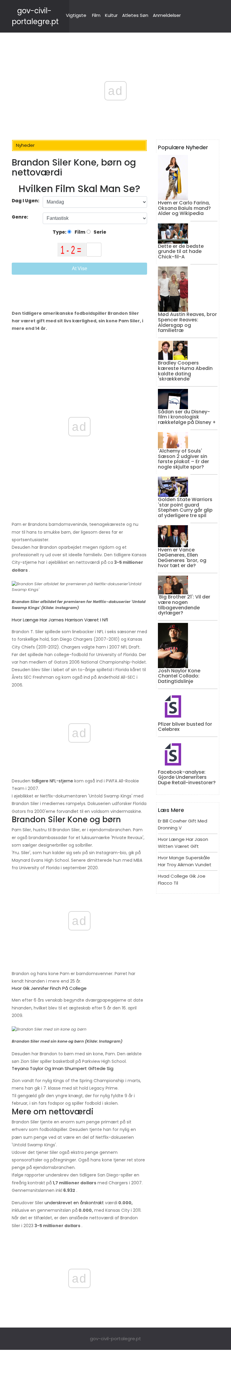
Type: (60, 232)
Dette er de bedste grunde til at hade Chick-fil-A (181, 251)
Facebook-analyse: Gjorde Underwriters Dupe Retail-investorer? (187, 777)
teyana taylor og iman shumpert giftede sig (62, 1068)
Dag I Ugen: (25, 200)
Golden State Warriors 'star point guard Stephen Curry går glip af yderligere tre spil (185, 507)
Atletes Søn (135, 15)
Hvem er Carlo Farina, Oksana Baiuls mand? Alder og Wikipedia (184, 208)
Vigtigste (76, 15)
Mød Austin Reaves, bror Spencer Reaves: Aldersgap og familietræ (187, 322)
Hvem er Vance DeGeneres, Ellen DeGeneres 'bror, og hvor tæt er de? (182, 557)
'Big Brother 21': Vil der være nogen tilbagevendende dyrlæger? (184, 604)
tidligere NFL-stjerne (51, 781)
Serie (99, 232)
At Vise (79, 268)
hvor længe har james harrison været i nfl (60, 620)
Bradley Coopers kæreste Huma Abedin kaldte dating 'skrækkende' (185, 370)
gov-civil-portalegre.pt (115, 1338)
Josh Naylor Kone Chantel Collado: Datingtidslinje (179, 676)
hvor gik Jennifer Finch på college (49, 988)
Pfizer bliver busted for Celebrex (185, 727)
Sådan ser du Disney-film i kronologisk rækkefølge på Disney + (187, 417)
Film (96, 15)
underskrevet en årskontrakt (73, 1203)
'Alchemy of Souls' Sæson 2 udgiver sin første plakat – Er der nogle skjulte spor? (183, 458)
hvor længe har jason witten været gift (183, 842)
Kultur (111, 15)
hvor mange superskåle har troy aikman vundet (184, 861)
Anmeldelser (167, 15)
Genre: (20, 217)
